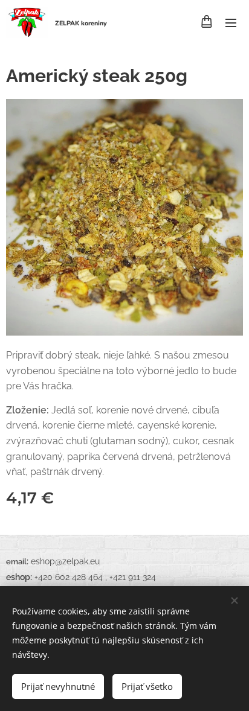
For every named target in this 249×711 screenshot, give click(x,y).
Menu (231, 22)
